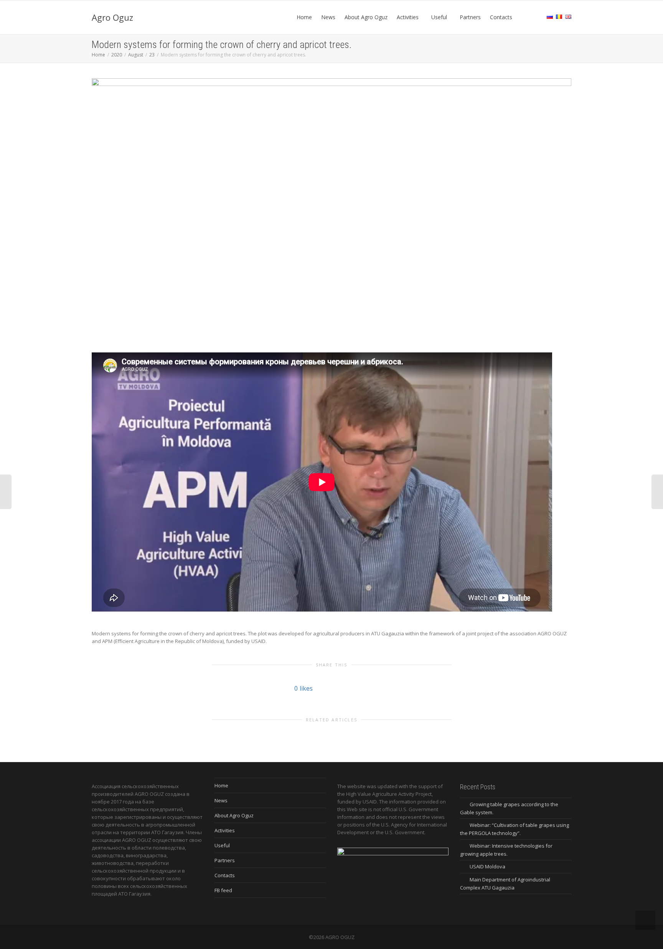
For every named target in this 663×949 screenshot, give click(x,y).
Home (304, 17)
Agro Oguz (112, 17)
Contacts (501, 17)
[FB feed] (524, 17)
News (328, 17)
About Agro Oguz (366, 17)
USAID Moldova (487, 866)
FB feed (223, 890)
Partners (470, 17)
